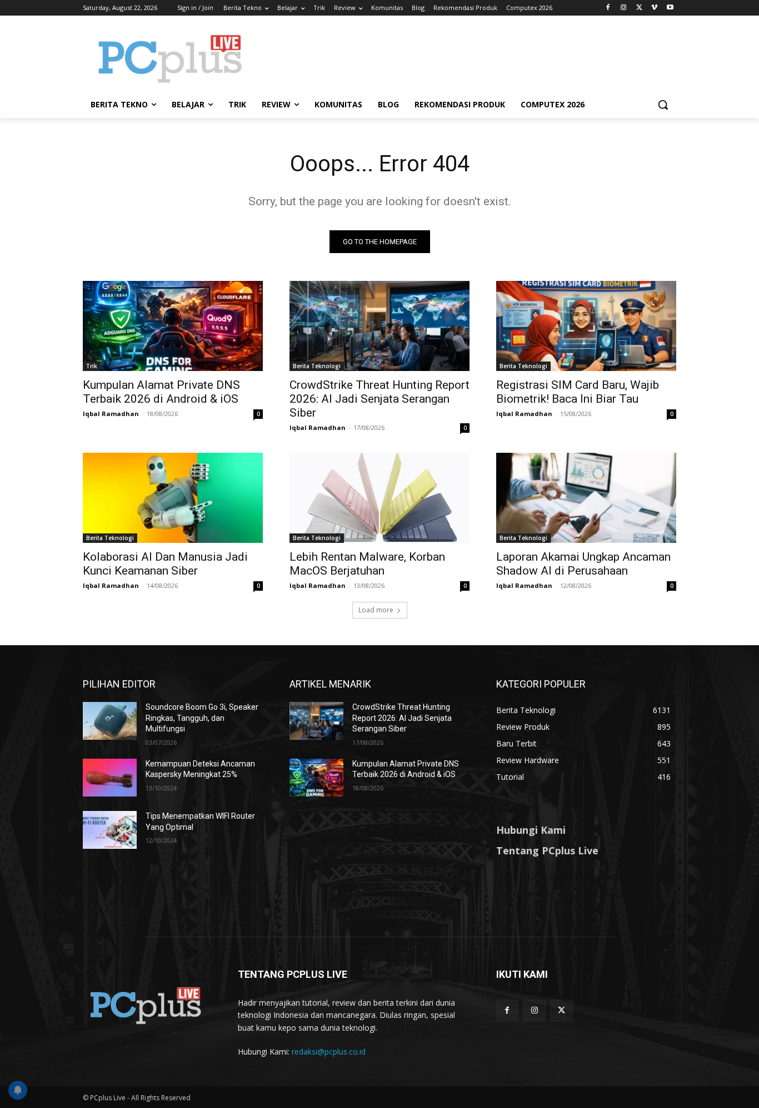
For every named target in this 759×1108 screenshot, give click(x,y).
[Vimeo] (654, 8)
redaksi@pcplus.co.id (329, 1051)
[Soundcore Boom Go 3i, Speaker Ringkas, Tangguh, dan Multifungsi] (110, 721)
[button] (663, 104)
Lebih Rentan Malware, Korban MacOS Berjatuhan (367, 563)
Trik (91, 366)
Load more (375, 610)
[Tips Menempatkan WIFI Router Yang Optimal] (110, 830)
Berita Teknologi (317, 366)
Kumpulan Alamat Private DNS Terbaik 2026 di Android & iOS (161, 391)
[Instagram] (623, 8)
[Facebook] (608, 8)
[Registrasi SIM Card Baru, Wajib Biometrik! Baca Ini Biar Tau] (586, 326)
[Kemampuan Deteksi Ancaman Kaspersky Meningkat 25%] (110, 778)
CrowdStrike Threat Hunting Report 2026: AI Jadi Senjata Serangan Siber (379, 398)
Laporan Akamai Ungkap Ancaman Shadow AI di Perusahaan (583, 563)
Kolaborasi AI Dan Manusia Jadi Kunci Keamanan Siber (165, 563)
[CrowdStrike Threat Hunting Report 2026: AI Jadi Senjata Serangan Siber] (379, 326)
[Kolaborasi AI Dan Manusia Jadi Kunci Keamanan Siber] (173, 498)
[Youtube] (669, 8)
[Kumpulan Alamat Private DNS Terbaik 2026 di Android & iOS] (173, 326)
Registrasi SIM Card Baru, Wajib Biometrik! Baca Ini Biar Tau (577, 391)
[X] (639, 8)
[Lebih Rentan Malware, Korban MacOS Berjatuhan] (379, 498)
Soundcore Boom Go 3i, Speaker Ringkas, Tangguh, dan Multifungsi (202, 718)
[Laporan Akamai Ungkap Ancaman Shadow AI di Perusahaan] (586, 498)
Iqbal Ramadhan (111, 413)
